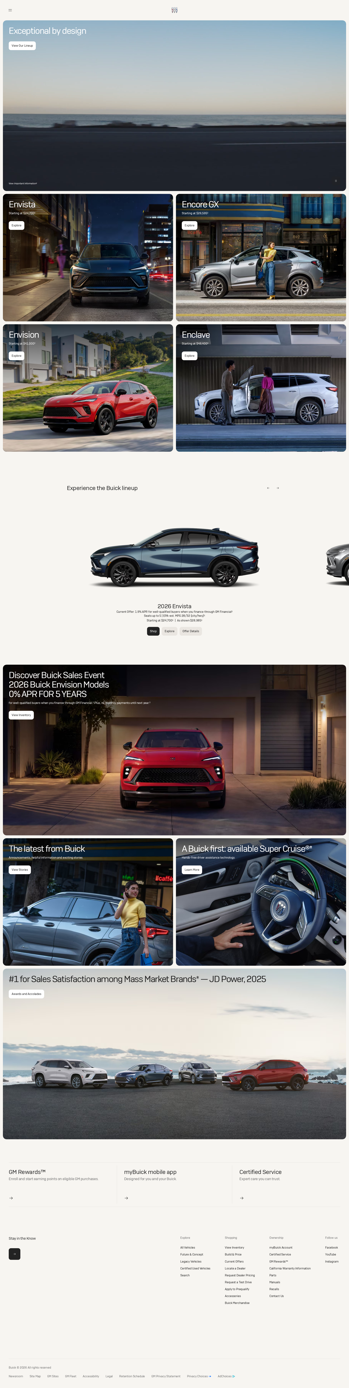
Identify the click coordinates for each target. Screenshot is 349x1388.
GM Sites (53, 1376)
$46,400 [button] (202, 344)
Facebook (331, 1247)
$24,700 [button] (29, 213)
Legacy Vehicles (190, 1261)
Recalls (274, 1289)
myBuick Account (280, 1247)
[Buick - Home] (174, 6)
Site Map (35, 1376)
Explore (16, 225)
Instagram (332, 1261)
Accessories (233, 1296)
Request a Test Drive (238, 1282)
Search (185, 1275)
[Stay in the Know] (14, 1254)
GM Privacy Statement (165, 1376)
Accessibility (91, 1376)
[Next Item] (277, 488)
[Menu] (10, 10)
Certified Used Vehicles (195, 1268)
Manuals (274, 1282)
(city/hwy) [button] (198, 616)
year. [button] (147, 703)
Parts (272, 1275)
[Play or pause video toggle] (336, 180)
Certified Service (280, 1254)
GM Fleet (70, 1376)
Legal (109, 1376)
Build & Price (233, 1254)
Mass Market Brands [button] (161, 979)
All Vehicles (187, 1247)
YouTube (330, 1254)
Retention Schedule (132, 1376)
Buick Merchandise (237, 1303)
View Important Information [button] (23, 183)
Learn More (192, 870)
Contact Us (276, 1296)
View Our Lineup (22, 46)
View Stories (20, 870)
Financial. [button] (87, 703)
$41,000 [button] (29, 344)
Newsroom (16, 1376)
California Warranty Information (290, 1268)
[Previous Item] (268, 488)
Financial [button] (226, 612)
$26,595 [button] (202, 213)
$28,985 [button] (196, 620)
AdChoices (225, 1376)
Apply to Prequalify (237, 1289)
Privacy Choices (197, 1376)
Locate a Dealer (235, 1268)
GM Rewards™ (278, 1261)
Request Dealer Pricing (240, 1275)
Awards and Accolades (26, 994)
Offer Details (190, 631)
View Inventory (21, 715)
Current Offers (234, 1261)
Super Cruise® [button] (286, 848)
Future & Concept (191, 1254)
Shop (153, 631)
